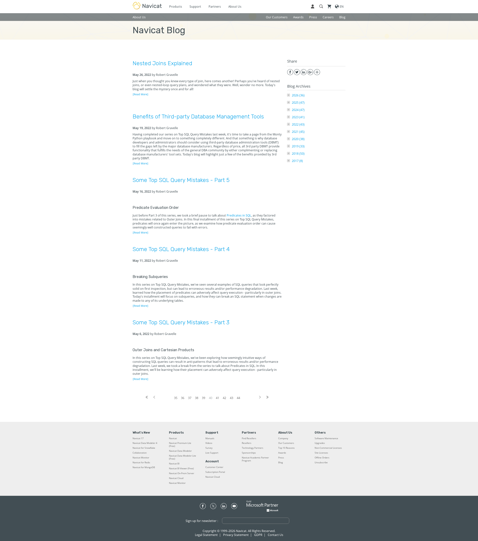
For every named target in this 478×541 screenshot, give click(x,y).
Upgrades (320, 443)
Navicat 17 (138, 438)
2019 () (298, 146)
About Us (234, 6)
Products (175, 6)
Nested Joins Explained (162, 63)
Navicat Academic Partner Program (255, 459)
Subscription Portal (215, 472)
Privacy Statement (236, 535)
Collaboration (140, 452)
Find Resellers (249, 438)
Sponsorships (249, 452)
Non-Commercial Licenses (328, 447)
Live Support (211, 452)
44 (238, 398)
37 (189, 398)
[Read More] (140, 94)
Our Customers (286, 443)
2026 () (298, 95)
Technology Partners (252, 447)
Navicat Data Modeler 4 (145, 443)
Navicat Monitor (141, 457)
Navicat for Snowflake (144, 447)
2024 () (298, 110)
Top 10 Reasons (286, 447)
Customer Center (214, 467)
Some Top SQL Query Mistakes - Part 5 (181, 180)
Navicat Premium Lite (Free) (180, 445)
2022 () (298, 124)
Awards (282, 452)
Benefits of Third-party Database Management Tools (198, 116)
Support (195, 6)
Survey (208, 447)
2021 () (298, 132)
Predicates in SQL (239, 215)
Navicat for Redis (141, 462)
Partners (215, 6)
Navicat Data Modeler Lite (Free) (182, 457)
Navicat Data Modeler (180, 450)
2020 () (298, 139)
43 (231, 398)
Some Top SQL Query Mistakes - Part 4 (181, 249)
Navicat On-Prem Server (181, 473)
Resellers (246, 443)
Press (281, 457)
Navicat (173, 438)
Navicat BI (174, 463)
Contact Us (275, 535)
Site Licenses (321, 452)
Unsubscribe (321, 462)
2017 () (297, 161)
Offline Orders (322, 457)
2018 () (298, 154)
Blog (280, 462)
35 (175, 398)
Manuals (209, 438)
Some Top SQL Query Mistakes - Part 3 (181, 322)
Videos (208, 443)
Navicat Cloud (176, 478)
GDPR (258, 535)
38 (196, 398)
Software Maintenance (326, 438)
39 (203, 398)
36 (182, 398)
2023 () (298, 117)
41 (217, 398)
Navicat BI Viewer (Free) (181, 468)
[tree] (316, 128)
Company (283, 438)
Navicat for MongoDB (144, 467)
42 (224, 398)
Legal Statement (206, 535)
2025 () (298, 103)
